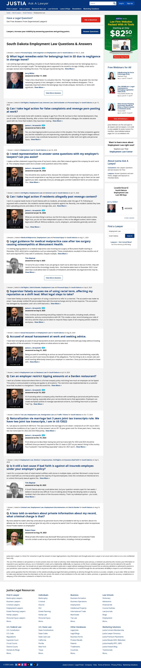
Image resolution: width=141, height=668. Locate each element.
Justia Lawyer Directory (111, 633)
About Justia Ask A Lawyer (118, 162)
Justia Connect (68, 665)
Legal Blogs (75, 633)
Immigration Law (47, 415)
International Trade (78, 611)
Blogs (104, 615)
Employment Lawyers (15, 608)
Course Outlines (108, 608)
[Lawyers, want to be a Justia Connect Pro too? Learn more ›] (43, 125)
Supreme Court (12, 640)
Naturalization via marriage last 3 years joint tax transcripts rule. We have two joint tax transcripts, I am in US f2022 (53, 420)
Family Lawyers (12, 615)
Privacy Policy (116, 665)
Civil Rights (24, 103)
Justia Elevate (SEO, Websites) (113, 640)
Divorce (41, 605)
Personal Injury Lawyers (16, 618)
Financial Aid (107, 605)
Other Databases (78, 627)
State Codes (43, 633)
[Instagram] (25, 664)
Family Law (43, 615)
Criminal (42, 601)
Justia (8, 13)
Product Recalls (76, 640)
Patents (73, 643)
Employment (75, 605)
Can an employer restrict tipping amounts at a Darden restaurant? (53, 376)
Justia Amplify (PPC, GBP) (112, 643)
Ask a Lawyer (24, 9)
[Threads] (28, 664)
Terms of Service (104, 665)
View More (69, 69)
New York (42, 647)
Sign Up (130, 3)
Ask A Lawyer (16, 13)
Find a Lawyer (12, 9)
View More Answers (53, 93)
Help (95, 665)
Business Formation (78, 598)
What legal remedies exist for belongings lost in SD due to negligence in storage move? (53, 58)
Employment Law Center (121, 151)
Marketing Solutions (91, 9)
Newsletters (76, 9)
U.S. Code (10, 633)
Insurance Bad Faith (71, 460)
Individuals (43, 595)
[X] (34, 664)
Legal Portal (79, 665)
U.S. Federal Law (14, 627)
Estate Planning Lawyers (16, 611)
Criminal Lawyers (13, 605)
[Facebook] (22, 664)
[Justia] (16, 3)
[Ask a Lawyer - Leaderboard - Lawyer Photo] (111, 208)
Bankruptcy (43, 598)
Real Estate (74, 615)
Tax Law (23, 415)
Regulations (11, 637)
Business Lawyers (13, 601)
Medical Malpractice (28, 237)
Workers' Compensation (43, 460)
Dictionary (106, 598)
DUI (40, 608)
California (42, 640)
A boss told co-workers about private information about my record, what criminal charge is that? (52, 514)
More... (9, 621)
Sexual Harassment (27, 333)
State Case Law (44, 637)
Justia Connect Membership (113, 630)
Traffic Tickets (62, 415)
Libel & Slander (59, 103)
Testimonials (107, 650)
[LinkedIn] (16, 664)
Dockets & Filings (13, 650)
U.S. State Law (45, 627)
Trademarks (75, 647)
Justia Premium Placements (113, 637)
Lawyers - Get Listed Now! (121, 242)
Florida (41, 643)
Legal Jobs (74, 630)
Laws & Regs (65, 9)
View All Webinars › (121, 119)
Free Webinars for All (119, 67)
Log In (121, 3)
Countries (74, 650)
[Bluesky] (31, 664)
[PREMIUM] (15, 132)
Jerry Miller (112, 201)
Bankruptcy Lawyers (14, 598)
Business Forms (76, 637)
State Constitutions (46, 630)
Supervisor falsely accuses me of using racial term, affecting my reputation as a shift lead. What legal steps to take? (50, 292)
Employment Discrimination (54, 507)
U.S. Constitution (13, 630)
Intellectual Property (78, 608)
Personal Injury (26, 53)
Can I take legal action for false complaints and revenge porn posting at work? (53, 110)
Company (88, 665)
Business (74, 595)
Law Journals (107, 611)
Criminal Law (25, 507)
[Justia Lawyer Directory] (37, 664)
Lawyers (111, 173)
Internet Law (48, 103)
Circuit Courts (12, 643)
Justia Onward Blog (109, 647)
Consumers (112, 168)
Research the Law (39, 9)
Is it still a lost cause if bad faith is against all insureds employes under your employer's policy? (50, 467)
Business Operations (78, 601)
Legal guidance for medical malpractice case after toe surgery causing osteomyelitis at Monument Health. (49, 242)
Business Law (42, 372)
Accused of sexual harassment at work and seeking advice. (48, 336)
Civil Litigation (38, 53)
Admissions (106, 601)
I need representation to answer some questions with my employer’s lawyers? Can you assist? (53, 155)
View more (129, 218)
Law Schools (53, 9)
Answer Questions (90, 31)
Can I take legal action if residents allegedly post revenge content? (53, 196)
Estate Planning (45, 611)
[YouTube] (19, 664)
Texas (41, 650)
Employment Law (53, 53)
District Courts (12, 647)
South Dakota (27, 13)
